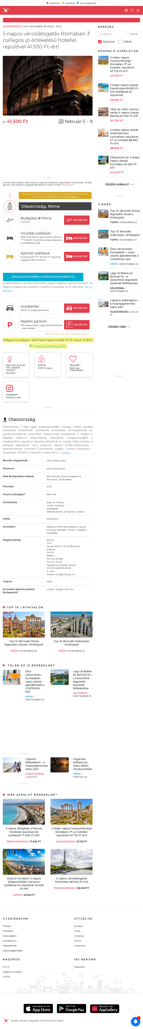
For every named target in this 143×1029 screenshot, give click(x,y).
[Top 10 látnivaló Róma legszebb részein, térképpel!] (24, 636)
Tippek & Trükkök (12, 971)
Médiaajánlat (10, 945)
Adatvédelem (10, 935)
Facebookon (67, 184)
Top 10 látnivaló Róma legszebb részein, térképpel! (24, 643)
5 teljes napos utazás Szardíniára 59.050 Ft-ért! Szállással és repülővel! (124, 90)
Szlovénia (80, 693)
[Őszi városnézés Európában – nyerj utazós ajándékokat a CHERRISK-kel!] (12, 684)
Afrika (77, 940)
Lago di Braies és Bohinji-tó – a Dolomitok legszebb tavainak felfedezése (83, 680)
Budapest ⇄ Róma (36, 218)
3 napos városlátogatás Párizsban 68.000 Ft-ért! (71, 880)
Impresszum (9, 940)
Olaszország (34, 773)
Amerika (79, 935)
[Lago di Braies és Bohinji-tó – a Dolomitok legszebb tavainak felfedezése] (59, 684)
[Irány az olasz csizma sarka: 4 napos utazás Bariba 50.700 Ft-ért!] (103, 115)
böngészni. (74, 196)
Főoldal (7, 926)
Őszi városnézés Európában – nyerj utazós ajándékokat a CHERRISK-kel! (34, 681)
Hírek (29, 696)
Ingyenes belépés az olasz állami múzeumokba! (82, 764)
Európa (78, 926)
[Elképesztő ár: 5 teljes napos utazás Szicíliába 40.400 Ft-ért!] (103, 163)
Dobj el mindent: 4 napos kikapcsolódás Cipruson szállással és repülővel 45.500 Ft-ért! (24, 883)
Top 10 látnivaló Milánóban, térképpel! (71, 643)
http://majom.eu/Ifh (50, 346)
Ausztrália (79, 945)
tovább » (66, 452)
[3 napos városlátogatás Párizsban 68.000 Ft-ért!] (71, 873)
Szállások (70, 2)
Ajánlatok (55, 2)
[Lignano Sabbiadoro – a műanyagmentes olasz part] (12, 771)
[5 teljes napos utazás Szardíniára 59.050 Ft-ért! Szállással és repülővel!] (103, 91)
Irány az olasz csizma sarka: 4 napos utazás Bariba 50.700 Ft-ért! (124, 113)
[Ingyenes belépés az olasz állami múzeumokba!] (59, 771)
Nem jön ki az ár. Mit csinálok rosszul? (67, 334)
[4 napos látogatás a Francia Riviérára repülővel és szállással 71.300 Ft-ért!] (24, 823)
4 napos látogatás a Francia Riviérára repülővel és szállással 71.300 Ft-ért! (24, 832)
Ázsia (77, 930)
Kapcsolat (79, 966)
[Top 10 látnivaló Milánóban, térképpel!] (71, 636)
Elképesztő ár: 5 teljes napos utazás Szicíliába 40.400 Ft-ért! (125, 162)
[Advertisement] (48, 153)
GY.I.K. (6, 966)
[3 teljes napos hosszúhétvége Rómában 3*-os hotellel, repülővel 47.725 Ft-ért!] (71, 823)
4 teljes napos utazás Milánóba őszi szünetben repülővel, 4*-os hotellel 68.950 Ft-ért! (124, 136)
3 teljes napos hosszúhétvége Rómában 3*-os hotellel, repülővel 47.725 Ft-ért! (71, 832)
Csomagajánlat (88, 2)
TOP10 (14, 650)
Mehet (134, 33)
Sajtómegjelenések (13, 950)
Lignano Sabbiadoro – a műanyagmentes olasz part (36, 764)
